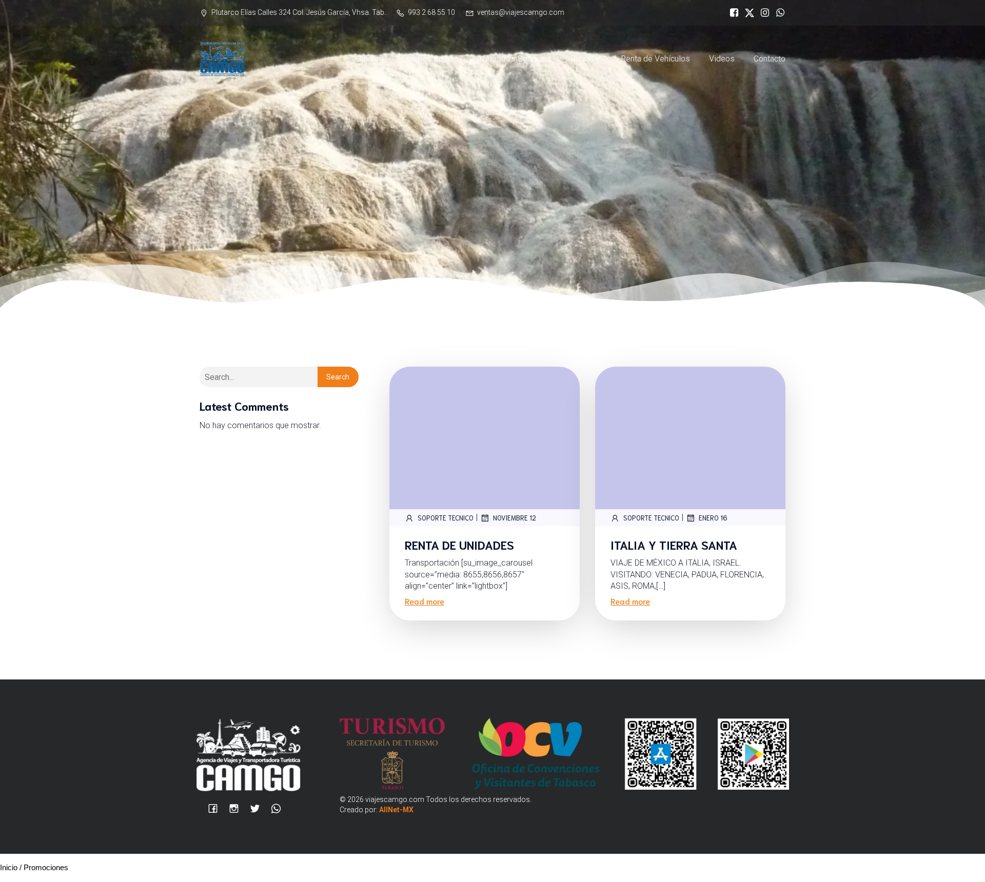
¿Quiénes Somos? (430, 59)
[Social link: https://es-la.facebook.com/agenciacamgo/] (731, 13)
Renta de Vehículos (655, 59)
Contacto (769, 59)
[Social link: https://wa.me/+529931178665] (777, 13)
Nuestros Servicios (516, 59)
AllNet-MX (396, 810)
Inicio (369, 59)
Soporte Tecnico (446, 517)
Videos (722, 59)
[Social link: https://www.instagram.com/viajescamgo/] (762, 13)
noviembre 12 (514, 517)
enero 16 (713, 517)
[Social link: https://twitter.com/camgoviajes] (747, 13)
